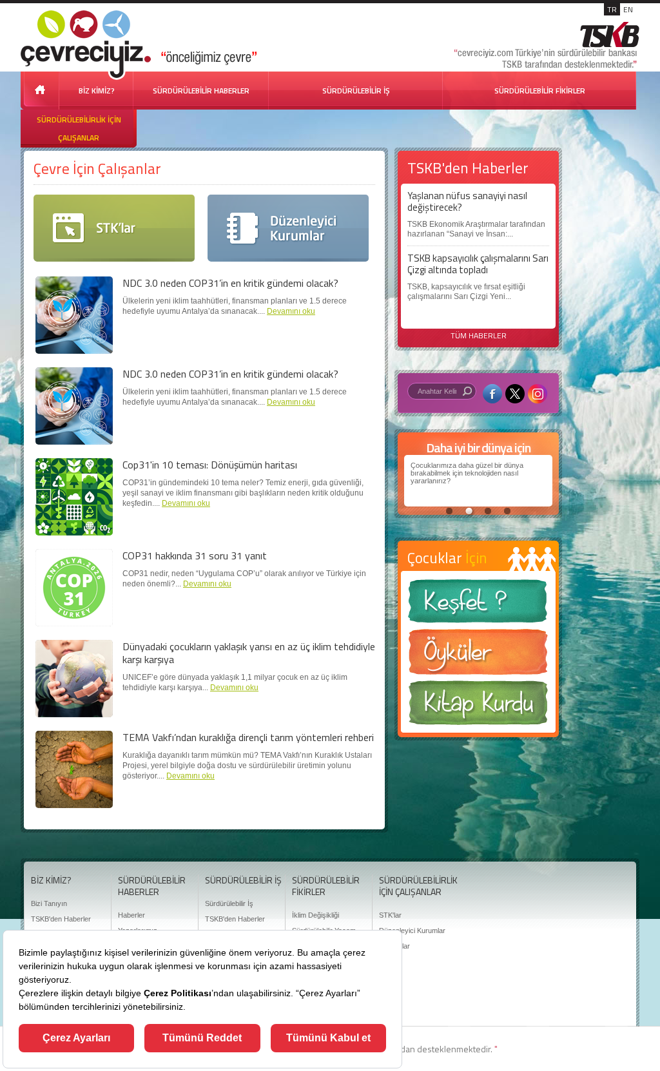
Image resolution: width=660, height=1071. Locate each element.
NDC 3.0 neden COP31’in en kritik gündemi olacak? (230, 283)
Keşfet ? (478, 605)
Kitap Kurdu (478, 706)
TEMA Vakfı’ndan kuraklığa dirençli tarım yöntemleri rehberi (248, 737)
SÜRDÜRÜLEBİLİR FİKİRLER (539, 90)
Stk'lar (114, 228)
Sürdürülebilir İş (229, 903)
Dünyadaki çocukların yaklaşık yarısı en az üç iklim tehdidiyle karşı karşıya (248, 653)
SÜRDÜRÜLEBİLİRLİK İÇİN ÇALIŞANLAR (79, 128)
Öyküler (478, 656)
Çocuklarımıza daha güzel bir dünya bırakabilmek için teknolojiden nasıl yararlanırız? (467, 473)
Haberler (131, 915)
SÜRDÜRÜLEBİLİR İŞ (356, 90)
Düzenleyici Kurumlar (288, 228)
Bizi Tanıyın (49, 903)
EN (628, 9)
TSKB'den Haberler (61, 919)
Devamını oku (291, 311)
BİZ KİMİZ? (97, 90)
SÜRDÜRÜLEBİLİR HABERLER (201, 90)
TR (612, 9)
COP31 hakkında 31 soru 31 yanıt (194, 555)
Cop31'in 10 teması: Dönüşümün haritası (209, 464)
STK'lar (390, 915)
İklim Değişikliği (315, 915)
